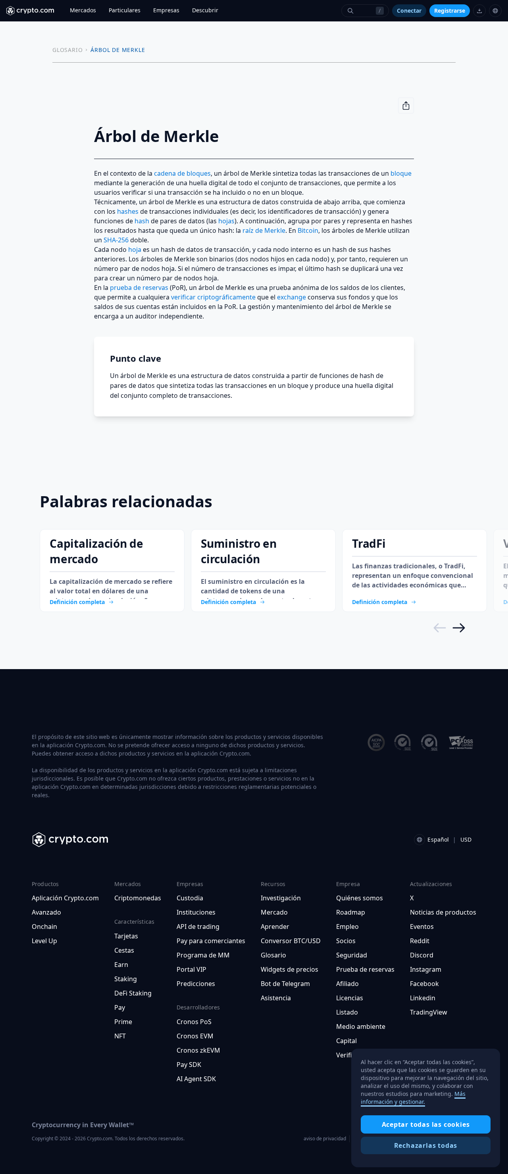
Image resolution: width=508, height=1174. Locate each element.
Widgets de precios (289, 969)
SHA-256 (116, 240)
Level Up (44, 941)
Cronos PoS (194, 1022)
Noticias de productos (443, 912)
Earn (121, 965)
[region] (425, 1108)
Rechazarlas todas (426, 1145)
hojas (226, 221)
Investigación (281, 898)
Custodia (190, 898)
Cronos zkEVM (198, 1050)
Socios (346, 941)
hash (142, 221)
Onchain (44, 926)
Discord (421, 955)
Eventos (422, 926)
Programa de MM (203, 955)
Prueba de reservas (365, 969)
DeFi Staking (133, 993)
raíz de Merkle (263, 230)
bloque (401, 173)
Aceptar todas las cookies (426, 1124)
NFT (120, 1036)
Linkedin (422, 998)
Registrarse (449, 10)
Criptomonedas (137, 898)
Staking (125, 979)
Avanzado (46, 912)
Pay (119, 1007)
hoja (134, 249)
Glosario (273, 955)
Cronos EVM (195, 1036)
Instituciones (196, 912)
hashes (128, 211)
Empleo (347, 926)
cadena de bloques (182, 173)
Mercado (274, 912)
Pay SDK (189, 1064)
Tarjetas (126, 936)
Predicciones (196, 984)
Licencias (349, 998)
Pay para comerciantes (211, 941)
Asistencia (276, 998)
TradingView (428, 1012)
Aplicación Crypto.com (65, 898)
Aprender (275, 926)
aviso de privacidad (325, 1138)
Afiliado (347, 984)
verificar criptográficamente (213, 297)
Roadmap (350, 912)
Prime (123, 1022)
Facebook (424, 984)
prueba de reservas (139, 287)
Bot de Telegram (285, 984)
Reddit (419, 941)
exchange (291, 297)
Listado (347, 1012)
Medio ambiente (360, 1026)
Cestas (124, 950)
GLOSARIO (67, 50)
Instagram (425, 969)
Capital (346, 1041)
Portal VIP (191, 969)
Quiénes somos (359, 898)
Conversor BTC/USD (291, 941)
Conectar (409, 10)
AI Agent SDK (196, 1079)
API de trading (198, 926)
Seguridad (351, 955)
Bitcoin (308, 230)
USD (465, 839)
